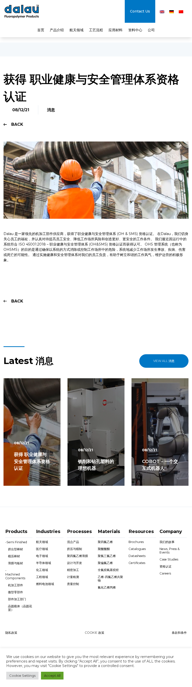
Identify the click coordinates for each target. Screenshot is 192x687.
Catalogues (137, 549)
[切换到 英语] (162, 11)
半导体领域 (43, 563)
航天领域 (77, 30)
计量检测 (73, 577)
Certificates (136, 563)
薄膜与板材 (15, 563)
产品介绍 (57, 30)
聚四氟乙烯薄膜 (77, 556)
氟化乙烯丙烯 (107, 587)
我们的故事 (167, 542)
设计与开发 (74, 563)
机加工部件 (15, 585)
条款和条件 (179, 632)
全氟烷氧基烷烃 (108, 570)
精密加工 (73, 570)
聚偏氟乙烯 (105, 563)
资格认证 (166, 566)
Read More (25, 479)
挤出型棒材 (15, 549)
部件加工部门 (17, 599)
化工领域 (42, 570)
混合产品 (73, 542)
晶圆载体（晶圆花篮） (20, 608)
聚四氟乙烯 (105, 542)
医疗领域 (42, 549)
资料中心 (135, 30)
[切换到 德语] (171, 11)
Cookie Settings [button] (22, 676)
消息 (51, 110)
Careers (165, 573)
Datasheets (137, 556)
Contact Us (140, 11)
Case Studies (169, 559)
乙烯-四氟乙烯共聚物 (110, 578)
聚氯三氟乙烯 (107, 556)
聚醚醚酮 (104, 549)
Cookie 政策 (94, 632)
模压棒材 (14, 556)
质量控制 (73, 584)
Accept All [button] (52, 676)
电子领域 (42, 556)
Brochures (136, 542)
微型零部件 (15, 592)
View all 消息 (163, 361)
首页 (40, 30)
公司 (151, 30)
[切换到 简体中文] (181, 11)
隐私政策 (11, 632)
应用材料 (115, 30)
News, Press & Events (170, 550)
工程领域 (42, 577)
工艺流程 (96, 30)
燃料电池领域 (45, 584)
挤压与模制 (74, 549)
